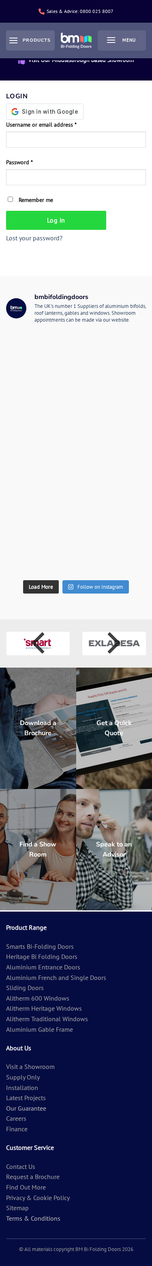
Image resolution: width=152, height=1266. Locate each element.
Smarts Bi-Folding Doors (40, 946)
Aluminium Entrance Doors (43, 967)
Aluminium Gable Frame (39, 1029)
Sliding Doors (25, 988)
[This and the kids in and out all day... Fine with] (111, 513)
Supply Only (23, 1077)
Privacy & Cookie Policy (38, 1198)
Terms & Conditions (33, 1218)
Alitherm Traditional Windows (47, 1019)
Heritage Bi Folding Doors (41, 956)
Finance (17, 1129)
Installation (22, 1088)
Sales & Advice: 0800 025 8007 (80, 11)
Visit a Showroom (30, 1066)
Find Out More (26, 1187)
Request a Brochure (33, 1177)
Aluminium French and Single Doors (56, 977)
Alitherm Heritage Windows (44, 1008)
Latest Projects (26, 1098)
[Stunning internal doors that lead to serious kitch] (111, 352)
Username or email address (52, 124)
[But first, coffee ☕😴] (40, 473)
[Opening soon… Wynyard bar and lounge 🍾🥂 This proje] (40, 553)
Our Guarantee (26, 1108)
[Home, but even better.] (111, 553)
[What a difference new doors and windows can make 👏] (111, 433)
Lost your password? (34, 238)
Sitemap (17, 1208)
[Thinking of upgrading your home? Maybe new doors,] (111, 473)
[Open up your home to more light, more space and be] (40, 392)
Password (30, 162)
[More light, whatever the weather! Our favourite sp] (40, 513)
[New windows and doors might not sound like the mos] (111, 392)
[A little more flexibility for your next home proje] (40, 433)
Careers (16, 1118)
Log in (56, 220)
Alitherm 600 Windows (37, 998)
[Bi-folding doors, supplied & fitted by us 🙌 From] (40, 352)
